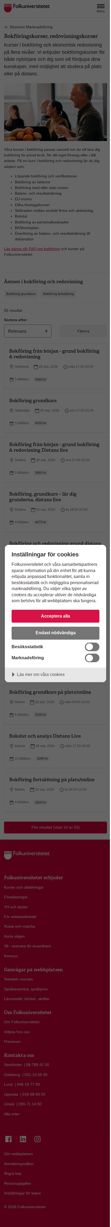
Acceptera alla (55, 616)
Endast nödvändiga (56, 632)
